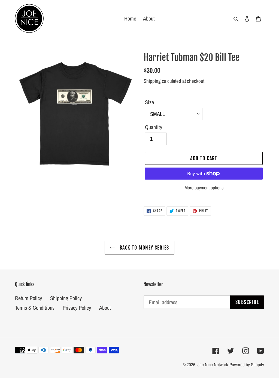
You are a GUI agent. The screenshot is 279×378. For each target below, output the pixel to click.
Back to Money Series (143, 248)
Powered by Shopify (246, 364)
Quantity (153, 127)
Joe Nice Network (213, 364)
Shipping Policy (66, 298)
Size (149, 102)
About (105, 307)
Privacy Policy (77, 307)
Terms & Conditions (34, 307)
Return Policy (28, 298)
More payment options (203, 187)
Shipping (152, 80)
